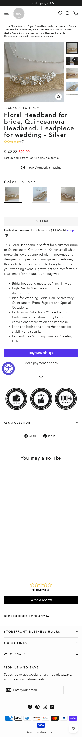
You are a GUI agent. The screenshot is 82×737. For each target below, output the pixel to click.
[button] (72, 48)
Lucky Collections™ (22, 108)
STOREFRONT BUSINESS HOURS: (33, 631)
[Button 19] (72, 98)
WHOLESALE (15, 654)
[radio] (13, 194)
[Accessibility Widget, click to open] (8, 368)
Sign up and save (21, 667)
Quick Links (16, 643)
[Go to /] (19, 13)
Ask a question (17, 422)
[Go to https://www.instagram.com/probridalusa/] (45, 706)
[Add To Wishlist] (41, 377)
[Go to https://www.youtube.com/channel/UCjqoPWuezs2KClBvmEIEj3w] (52, 706)
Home (7, 26)
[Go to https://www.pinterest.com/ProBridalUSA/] (37, 706)
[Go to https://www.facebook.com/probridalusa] (30, 706)
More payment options (41, 363)
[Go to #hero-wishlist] (60, 13)
